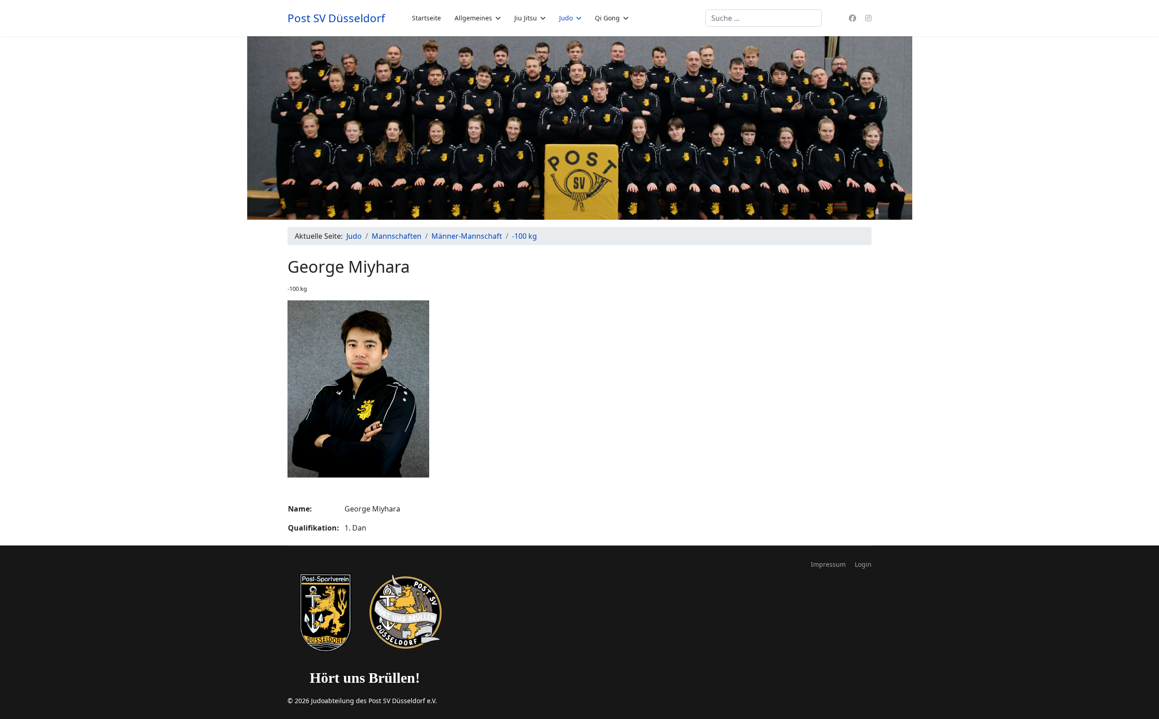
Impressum (828, 564)
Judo (566, 18)
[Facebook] (852, 18)
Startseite (426, 18)
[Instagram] (868, 18)
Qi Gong (607, 18)
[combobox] (763, 18)
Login (863, 564)
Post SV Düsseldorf (336, 18)
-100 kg (297, 289)
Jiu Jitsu (525, 18)
